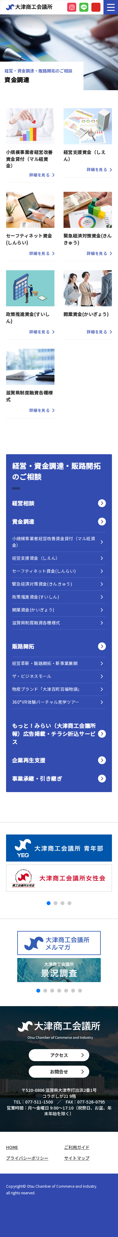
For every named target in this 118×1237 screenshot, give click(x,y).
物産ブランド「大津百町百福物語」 (47, 689)
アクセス (59, 1055)
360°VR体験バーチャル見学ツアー (46, 702)
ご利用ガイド (77, 1147)
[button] (49, 903)
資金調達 (23, 521)
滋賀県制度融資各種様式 (36, 623)
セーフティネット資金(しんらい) (44, 571)
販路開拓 (23, 646)
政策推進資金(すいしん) (35, 597)
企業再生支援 (29, 760)
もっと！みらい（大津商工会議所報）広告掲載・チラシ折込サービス (54, 733)
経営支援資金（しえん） (36, 558)
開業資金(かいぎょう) (33, 610)
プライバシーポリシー (27, 1158)
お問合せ (59, 1071)
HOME (12, 1147)
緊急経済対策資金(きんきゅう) (42, 584)
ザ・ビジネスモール (31, 676)
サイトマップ (77, 1158)
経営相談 (23, 503)
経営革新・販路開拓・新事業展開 (44, 663)
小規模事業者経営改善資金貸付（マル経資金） (53, 541)
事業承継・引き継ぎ (37, 778)
